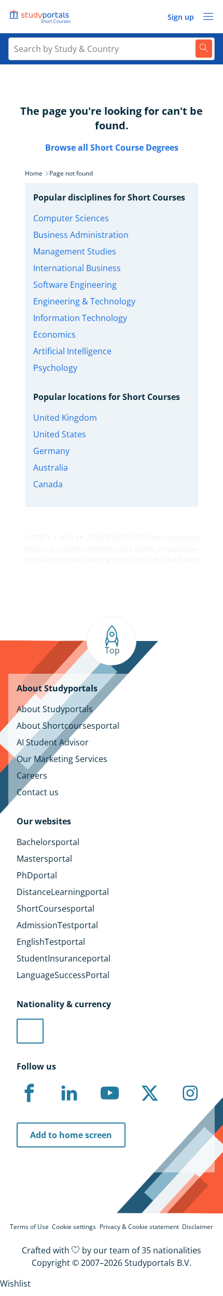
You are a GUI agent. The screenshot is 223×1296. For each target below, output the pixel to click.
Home (34, 173)
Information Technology (80, 318)
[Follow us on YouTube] (109, 1093)
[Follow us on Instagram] (189, 1093)
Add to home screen (71, 1135)
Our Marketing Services (62, 759)
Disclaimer (197, 1226)
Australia (50, 467)
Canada (48, 484)
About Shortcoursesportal (68, 725)
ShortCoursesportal (55, 908)
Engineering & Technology (84, 301)
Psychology (55, 367)
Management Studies (74, 251)
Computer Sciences (71, 218)
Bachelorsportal (48, 842)
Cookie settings (74, 1226)
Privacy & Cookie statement (139, 1226)
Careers (32, 775)
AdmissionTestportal (57, 925)
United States (59, 434)
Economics (54, 334)
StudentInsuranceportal (63, 958)
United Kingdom (65, 417)
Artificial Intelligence (72, 351)
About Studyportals (55, 709)
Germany (51, 451)
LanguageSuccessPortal (63, 975)
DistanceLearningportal (63, 892)
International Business (77, 268)
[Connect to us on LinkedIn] (69, 1093)
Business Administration (81, 235)
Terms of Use (29, 1226)
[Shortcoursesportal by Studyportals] (41, 16)
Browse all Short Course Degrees (111, 147)
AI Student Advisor (53, 742)
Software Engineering (75, 284)
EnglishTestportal (51, 941)
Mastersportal (44, 858)
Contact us (38, 792)
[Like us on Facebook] (29, 1093)
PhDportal (37, 875)
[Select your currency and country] (30, 1031)
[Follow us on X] (149, 1093)
